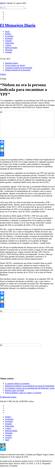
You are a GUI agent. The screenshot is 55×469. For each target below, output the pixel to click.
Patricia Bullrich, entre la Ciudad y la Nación (23, 393)
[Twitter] (27, 146)
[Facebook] (27, 142)
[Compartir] (27, 154)
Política (8, 34)
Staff (7, 440)
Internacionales (11, 47)
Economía (9, 36)
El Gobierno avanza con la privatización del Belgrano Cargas (29, 388)
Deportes (8, 50)
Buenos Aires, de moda (14, 390)
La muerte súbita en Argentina (17, 383)
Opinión (8, 41)
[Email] (27, 150)
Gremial (8, 52)
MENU (3, 3)
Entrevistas (9, 43)
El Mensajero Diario (17, 25)
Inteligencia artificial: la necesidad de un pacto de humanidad (29, 386)
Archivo (8, 437)
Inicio (7, 31)
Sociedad (9, 38)
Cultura (8, 45)
